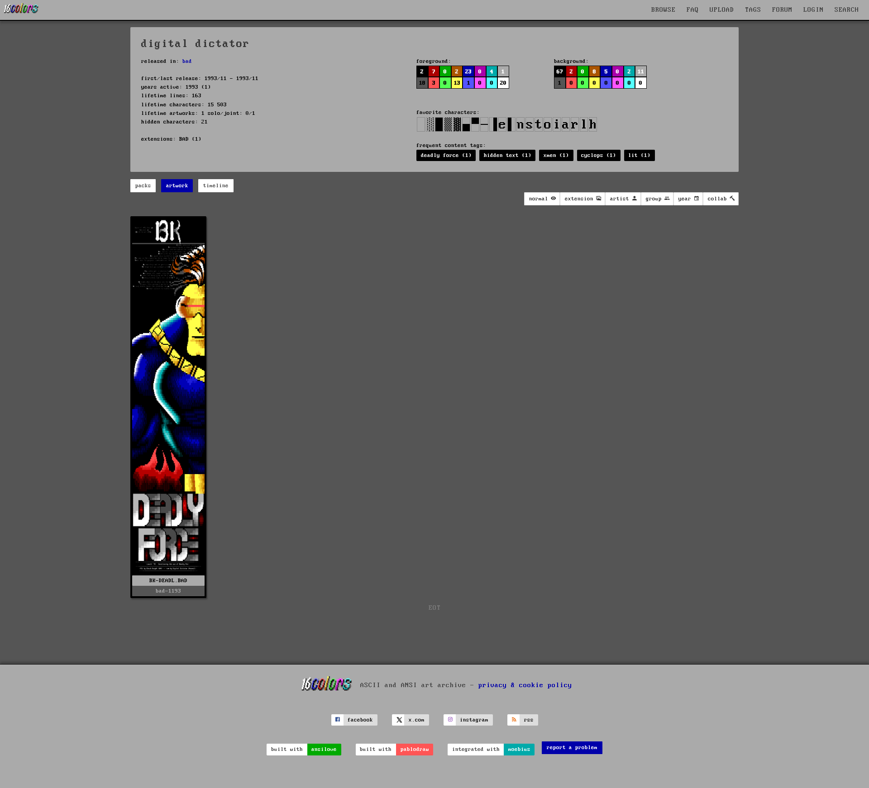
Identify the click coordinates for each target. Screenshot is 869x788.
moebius (519, 749)
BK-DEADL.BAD (168, 581)
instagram (474, 720)
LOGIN (813, 10)
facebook (360, 720)
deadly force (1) (446, 155)
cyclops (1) (598, 155)
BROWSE (663, 10)
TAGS (753, 10)
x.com (417, 720)
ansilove (324, 749)
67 (560, 72)
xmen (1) (556, 155)
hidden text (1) (507, 155)
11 (641, 72)
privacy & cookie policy (525, 685)
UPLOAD (722, 10)
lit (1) (639, 155)
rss (529, 720)
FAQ (693, 10)
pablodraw (415, 749)
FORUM (782, 10)
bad (187, 61)
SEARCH (847, 10)
